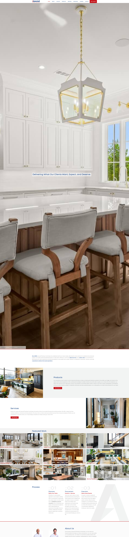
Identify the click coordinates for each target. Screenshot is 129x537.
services (69, 1)
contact (87, 1)
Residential (3, 347)
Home (49, 1)
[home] (36, 1)
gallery (58, 1)
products (64, 1)
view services (14, 417)
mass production (21, 347)
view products (58, 388)
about (53, 1)
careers (81, 1)
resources (75, 1)
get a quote (93, 1)
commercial (11, 347)
